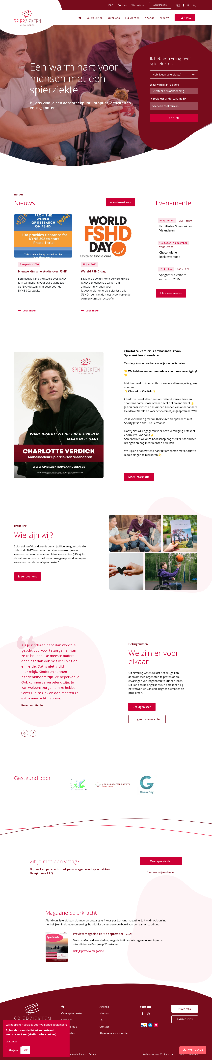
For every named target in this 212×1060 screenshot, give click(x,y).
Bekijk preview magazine (88, 951)
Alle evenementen (171, 293)
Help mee (185, 17)
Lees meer (29, 310)
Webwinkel (138, 5)
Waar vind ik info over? (164, 84)
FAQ (111, 5)
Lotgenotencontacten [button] (146, 719)
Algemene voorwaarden (114, 1033)
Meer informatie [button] (139, 477)
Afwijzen (13, 1050)
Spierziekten (95, 17)
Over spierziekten (161, 861)
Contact (123, 5)
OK (25, 1050)
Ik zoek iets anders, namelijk (168, 98)
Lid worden (132, 17)
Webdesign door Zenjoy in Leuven (160, 1054)
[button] (24, 733)
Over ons (114, 17)
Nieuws (164, 17)
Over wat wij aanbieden (161, 872)
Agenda (150, 17)
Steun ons (195, 1050)
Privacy (92, 1054)
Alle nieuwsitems (120, 202)
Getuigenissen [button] (141, 707)
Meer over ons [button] (27, 576)
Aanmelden (160, 5)
